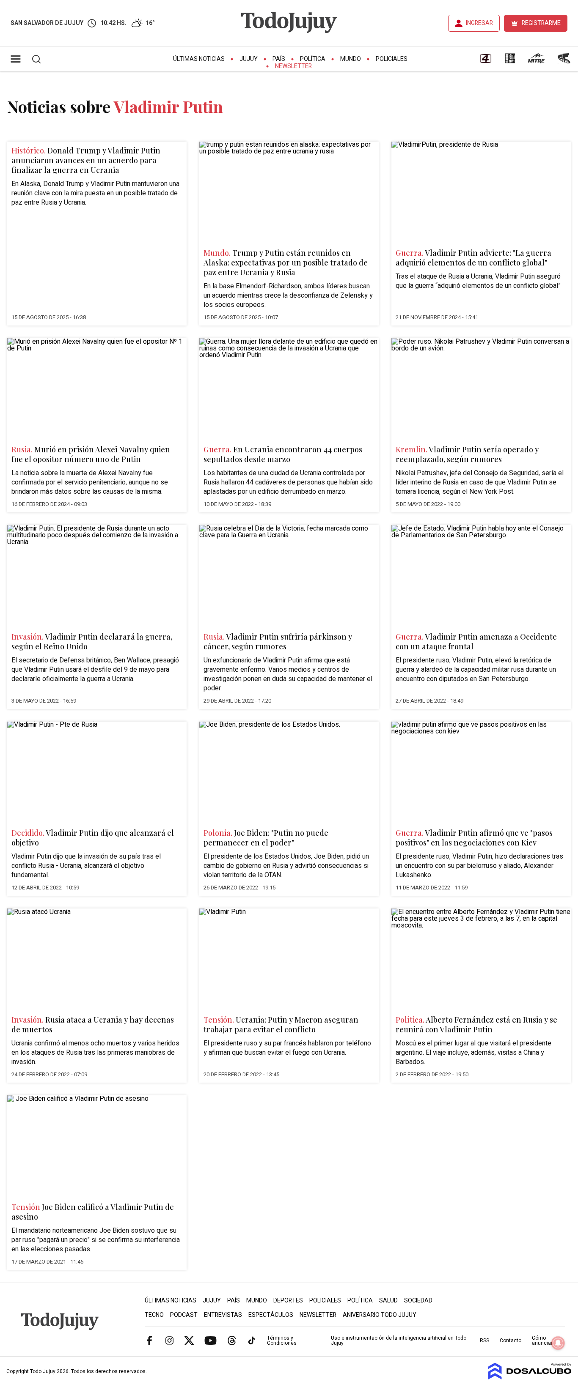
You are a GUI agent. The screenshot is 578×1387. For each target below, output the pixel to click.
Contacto (510, 1340)
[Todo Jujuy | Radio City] (510, 61)
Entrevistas (223, 1314)
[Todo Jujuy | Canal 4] (485, 61)
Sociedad (418, 1300)
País (278, 59)
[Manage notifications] (558, 1343)
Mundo (350, 59)
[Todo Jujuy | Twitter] (189, 1340)
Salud (388, 1300)
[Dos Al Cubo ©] (530, 1377)
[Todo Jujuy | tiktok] (251, 1340)
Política (312, 59)
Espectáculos (270, 1314)
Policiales (391, 59)
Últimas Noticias (199, 59)
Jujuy (248, 59)
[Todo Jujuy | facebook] (149, 1340)
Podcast (184, 1314)
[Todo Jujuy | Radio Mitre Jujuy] (536, 61)
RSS (484, 1340)
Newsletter (293, 66)
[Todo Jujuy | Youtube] (210, 1340)
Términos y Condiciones (282, 1340)
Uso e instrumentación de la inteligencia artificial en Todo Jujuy (398, 1340)
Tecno (154, 1314)
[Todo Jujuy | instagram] (169, 1340)
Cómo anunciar (542, 1340)
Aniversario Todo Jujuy (379, 1314)
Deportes (288, 1300)
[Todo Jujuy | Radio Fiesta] (564, 61)
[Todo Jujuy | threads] (232, 1340)
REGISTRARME (541, 23)
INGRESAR (479, 23)
